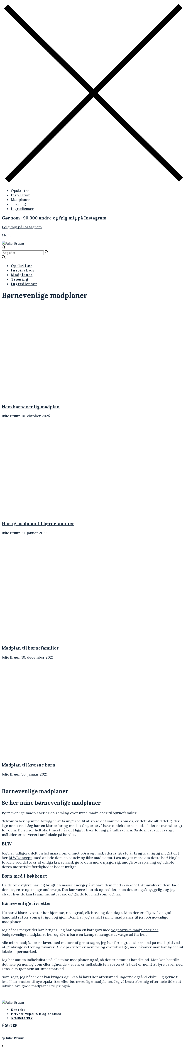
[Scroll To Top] (3, 1046)
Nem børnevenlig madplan (31, 406)
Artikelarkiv (21, 1018)
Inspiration (20, 195)
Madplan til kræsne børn (28, 765)
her (143, 934)
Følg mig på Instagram (22, 227)
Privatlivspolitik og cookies (36, 1014)
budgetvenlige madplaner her (27, 934)
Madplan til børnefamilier (30, 648)
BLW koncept (20, 857)
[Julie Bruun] (13, 243)
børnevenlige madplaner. (91, 981)
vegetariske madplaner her (134, 930)
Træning (18, 204)
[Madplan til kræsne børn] (42, 755)
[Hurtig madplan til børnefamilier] (42, 514)
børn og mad (92, 853)
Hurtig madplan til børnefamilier (38, 523)
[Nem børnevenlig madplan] (42, 397)
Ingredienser (22, 208)
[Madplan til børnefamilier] (42, 639)
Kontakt (18, 1010)
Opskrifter (20, 190)
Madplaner (20, 199)
